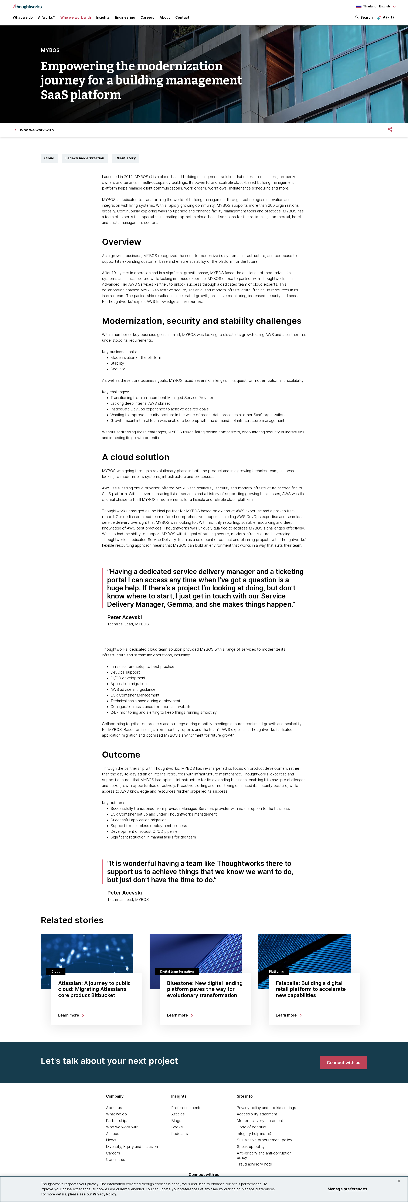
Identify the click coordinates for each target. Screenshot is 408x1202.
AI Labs (112, 1133)
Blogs (176, 1120)
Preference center (187, 1107)
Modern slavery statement (260, 1120)
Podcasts (179, 1133)
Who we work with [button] (75, 17)
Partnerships (117, 1120)
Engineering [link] (125, 17)
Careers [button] (147, 17)
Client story (125, 158)
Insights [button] (103, 17)
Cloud (49, 158)
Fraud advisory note (254, 1164)
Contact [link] (182, 17)
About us (114, 1107)
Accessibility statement (257, 1114)
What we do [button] (23, 17)
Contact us (115, 1159)
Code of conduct (251, 1127)
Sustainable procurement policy (264, 1140)
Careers (113, 1153)
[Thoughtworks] (27, 4)
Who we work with (122, 1127)
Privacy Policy (104, 1194)
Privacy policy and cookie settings (266, 1107)
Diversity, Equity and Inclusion (132, 1146)
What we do (116, 1114)
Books (177, 1127)
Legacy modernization (84, 158)
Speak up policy (251, 1146)
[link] (343, 1062)
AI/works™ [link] (46, 17)
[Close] (398, 1181)
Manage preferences (347, 1189)
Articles (178, 1114)
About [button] (165, 17)
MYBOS (141, 176)
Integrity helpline (251, 1133)
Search (366, 17)
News (111, 1140)
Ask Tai (389, 17)
